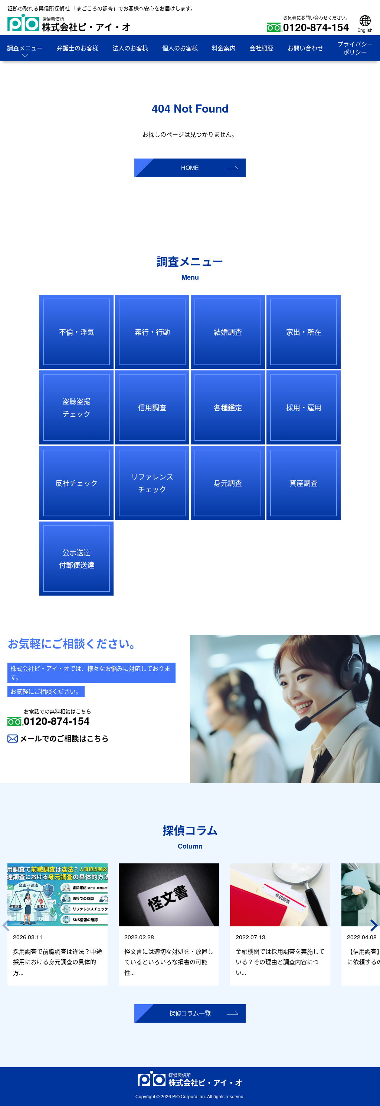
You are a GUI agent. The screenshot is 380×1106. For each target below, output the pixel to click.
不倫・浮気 (76, 332)
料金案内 (224, 48)
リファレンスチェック (152, 483)
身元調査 (228, 483)
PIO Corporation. (189, 1096)
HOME (190, 167)
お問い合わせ (305, 48)
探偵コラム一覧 (190, 1013)
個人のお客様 (180, 48)
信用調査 (152, 407)
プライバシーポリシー (355, 48)
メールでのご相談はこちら (64, 738)
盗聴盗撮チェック (76, 407)
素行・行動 (152, 332)
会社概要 (261, 48)
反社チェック (76, 483)
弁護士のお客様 (77, 48)
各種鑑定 (228, 407)
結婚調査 (228, 332)
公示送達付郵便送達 (76, 558)
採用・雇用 (303, 407)
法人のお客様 (130, 48)
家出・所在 (303, 332)
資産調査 (303, 483)
